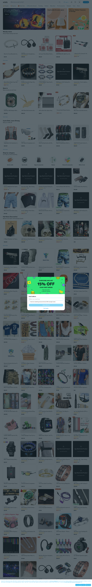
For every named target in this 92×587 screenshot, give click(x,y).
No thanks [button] (46, 308)
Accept (77, 585)
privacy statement (54, 581)
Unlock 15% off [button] (46, 305)
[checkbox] (29, 301)
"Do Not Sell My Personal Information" (72, 582)
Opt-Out (82, 585)
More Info (88, 585)
